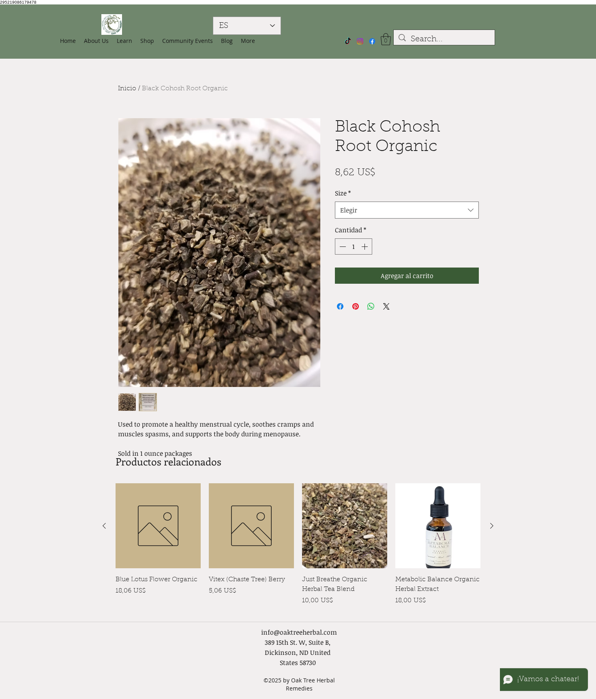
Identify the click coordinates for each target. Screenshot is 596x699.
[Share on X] (386, 306)
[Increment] (365, 246)
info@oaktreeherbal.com (299, 632)
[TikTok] (348, 41)
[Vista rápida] (158, 525)
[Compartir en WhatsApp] (371, 306)
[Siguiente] (492, 526)
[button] (147, 41)
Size (343, 193)
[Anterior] (104, 526)
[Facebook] (372, 41)
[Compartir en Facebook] (340, 306)
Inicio (127, 88)
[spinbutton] (353, 246)
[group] (298, 548)
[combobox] (407, 210)
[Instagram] (360, 41)
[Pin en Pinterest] (355, 306)
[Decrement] (341, 246)
